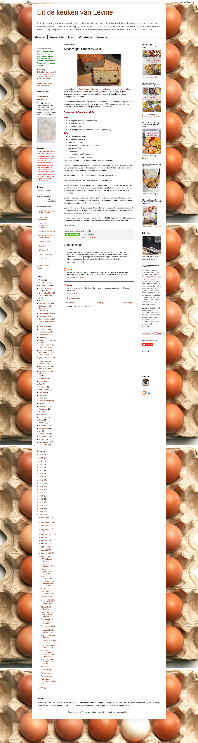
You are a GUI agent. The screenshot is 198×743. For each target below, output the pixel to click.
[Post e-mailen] (89, 231)
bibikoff (103, 712)
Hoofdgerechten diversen (45, 363)
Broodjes (42, 301)
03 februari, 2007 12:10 (75, 293)
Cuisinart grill (44, 316)
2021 (41, 470)
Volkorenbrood (44, 242)
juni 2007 (45, 540)
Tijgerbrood (43, 246)
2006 (41, 688)
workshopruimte (45, 442)
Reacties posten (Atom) (83, 307)
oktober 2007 (46, 526)
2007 (41, 515)
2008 (41, 512)
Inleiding (42, 70)
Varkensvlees (44, 428)
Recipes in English (46, 401)
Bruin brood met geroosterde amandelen (47, 621)
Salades (42, 412)
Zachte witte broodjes (47, 231)
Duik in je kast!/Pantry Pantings (46, 571)
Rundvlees (43, 409)
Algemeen (43, 283)
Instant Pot (43, 381)
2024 (41, 461)
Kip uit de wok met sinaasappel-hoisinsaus (47, 583)
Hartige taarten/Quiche (47, 357)
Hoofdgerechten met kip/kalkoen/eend (46, 367)
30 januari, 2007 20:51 (75, 262)
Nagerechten (44, 390)
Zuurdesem (43, 445)
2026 (41, 455)
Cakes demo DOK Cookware (45, 307)
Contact (71, 37)
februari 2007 (46, 553)
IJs (40, 376)
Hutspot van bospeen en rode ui (48, 681)
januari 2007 (46, 556)
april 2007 (45, 547)
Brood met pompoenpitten (47, 593)
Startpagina (40, 37)
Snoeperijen (43, 417)
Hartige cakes (44, 348)
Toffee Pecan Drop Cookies (48, 636)
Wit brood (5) (43, 250)
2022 (41, 467)
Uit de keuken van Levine (75, 12)
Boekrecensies (44, 286)
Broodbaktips (85, 37)
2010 (41, 505)
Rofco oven (43, 406)
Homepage (100, 303)
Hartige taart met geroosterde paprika (47, 614)
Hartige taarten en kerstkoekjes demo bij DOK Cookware (47, 352)
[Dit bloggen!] (84, 234)
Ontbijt (41, 395)
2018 (41, 480)
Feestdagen (101, 37)
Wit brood (42, 439)
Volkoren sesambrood (46, 577)
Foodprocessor (44, 335)
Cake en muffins (91, 237)
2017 (41, 483)
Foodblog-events (45, 329)
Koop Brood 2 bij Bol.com (151, 227)
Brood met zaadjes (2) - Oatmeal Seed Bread (48, 602)
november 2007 (47, 523)
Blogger (127, 712)
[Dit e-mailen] (82, 234)
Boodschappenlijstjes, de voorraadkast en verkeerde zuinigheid (103, 89)
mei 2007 (45, 544)
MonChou (42, 387)
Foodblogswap (44, 332)
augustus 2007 (47, 534)
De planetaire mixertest (47, 72)
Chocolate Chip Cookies (47, 608)
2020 (41, 474)
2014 (41, 493)
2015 (41, 490)
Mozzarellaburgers (48, 667)
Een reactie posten (74, 298)
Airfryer (41, 280)
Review (42, 403)
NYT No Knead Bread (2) (46, 560)
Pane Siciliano (46, 676)
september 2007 (47, 529)
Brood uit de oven (45, 296)
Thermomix (43, 425)
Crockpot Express (45, 314)
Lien (68, 249)
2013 (41, 496)
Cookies (42, 311)
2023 (41, 464)
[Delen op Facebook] (89, 234)
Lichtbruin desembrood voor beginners (45, 225)
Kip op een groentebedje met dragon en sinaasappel (47, 653)
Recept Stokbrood (45, 254)
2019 (41, 477)
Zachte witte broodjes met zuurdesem (47, 236)
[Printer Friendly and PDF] (72, 235)
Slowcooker (43, 415)
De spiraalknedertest (46, 74)
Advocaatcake (46, 673)
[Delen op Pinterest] (92, 234)
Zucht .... (44, 588)
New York (42, 392)
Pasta (41, 398)
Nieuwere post (70, 303)
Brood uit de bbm (45, 293)
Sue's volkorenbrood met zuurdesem (46, 212)
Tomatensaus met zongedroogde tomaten (47, 661)
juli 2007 (44, 537)
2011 (41, 502)
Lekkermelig (45, 54)
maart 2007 (45, 550)
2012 (41, 499)
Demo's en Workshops (47, 322)
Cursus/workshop (45, 319)
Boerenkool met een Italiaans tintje (48, 646)
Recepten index (57, 37)
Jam (40, 384)
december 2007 (47, 518)
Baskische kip (46, 670)
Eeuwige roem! (46, 597)
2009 (41, 508)
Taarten (42, 423)
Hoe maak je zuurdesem (43, 218)
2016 (41, 486)
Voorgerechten (44, 437)
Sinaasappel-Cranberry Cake (48, 565)
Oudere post (128, 303)
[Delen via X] (87, 234)
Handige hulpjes (45, 345)
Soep (41, 420)
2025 (41, 458)
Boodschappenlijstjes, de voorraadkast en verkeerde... (48, 629)
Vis (40, 431)
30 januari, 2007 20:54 (75, 278)
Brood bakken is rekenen (45, 289)
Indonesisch (43, 379)
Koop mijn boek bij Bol (150, 77)
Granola (42, 337)
